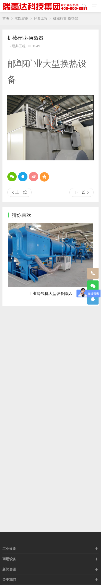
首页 (5, 18)
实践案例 (21, 18)
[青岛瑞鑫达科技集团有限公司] (45, 6)
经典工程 (41, 18)
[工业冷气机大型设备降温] (50, 255)
